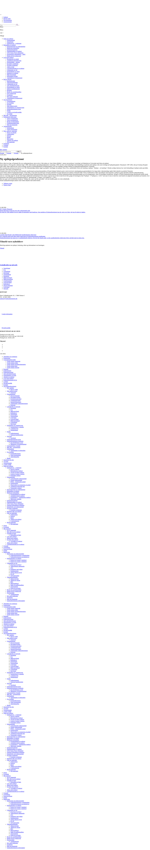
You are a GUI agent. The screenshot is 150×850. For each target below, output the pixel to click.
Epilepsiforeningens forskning (15, 441)
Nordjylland (6, 268)
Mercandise (10, 139)
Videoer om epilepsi (12, 140)
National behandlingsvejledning (15, 505)
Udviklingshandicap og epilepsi (15, 68)
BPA (11, 582)
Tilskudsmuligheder (12, 82)
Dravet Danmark (8, 285)
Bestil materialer (11, 522)
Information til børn (12, 76)
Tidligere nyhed (7, 183)
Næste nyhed (7, 185)
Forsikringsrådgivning (13, 123)
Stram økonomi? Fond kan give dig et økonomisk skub (15, 210)
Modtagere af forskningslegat (18, 444)
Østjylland (6, 273)
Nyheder (5, 145)
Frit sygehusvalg (11, 93)
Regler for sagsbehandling (14, 92)
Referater (12, 405)
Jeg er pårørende (11, 530)
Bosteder (9, 90)
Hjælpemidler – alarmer (13, 62)
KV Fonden (3, 209)
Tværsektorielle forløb (9, 359)
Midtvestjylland (7, 277)
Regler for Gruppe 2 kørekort (18, 561)
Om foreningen (7, 20)
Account (5, 461)
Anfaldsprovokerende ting (14, 60)
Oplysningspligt (14, 575)
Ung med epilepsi (12, 536)
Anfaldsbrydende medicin (17, 496)
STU (11, 568)
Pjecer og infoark (11, 132)
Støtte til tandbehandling (17, 585)
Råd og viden (14, 389)
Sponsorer (13, 392)
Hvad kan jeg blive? (15, 564)
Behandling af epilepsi (9, 45)
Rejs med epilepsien (12, 96)
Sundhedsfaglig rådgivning (29, 234)
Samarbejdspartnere (15, 402)
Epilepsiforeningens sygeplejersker (19, 555)
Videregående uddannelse (17, 566)
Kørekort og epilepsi (12, 73)
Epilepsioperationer (12, 49)
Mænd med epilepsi (12, 538)
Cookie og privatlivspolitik (14, 112)
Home (5, 525)
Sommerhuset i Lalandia (17, 427)
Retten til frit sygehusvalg (14, 56)
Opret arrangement (12, 129)
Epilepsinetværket (8, 372)
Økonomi (9, 209)
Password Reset (7, 549)
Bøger (12, 518)
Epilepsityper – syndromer (14, 43)
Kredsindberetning (15, 453)
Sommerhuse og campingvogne (15, 107)
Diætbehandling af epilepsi (14, 51)
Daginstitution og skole (13, 71)
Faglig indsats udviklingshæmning (16, 364)
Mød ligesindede (11, 74)
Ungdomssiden (7, 281)
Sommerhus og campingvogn (15, 425)
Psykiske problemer (12, 65)
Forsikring (10, 95)
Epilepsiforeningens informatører (16, 600)
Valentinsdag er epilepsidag (17, 450)
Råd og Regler (7, 79)
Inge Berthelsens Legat (16, 442)
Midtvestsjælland (8, 279)
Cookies (5, 381)
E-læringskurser (14, 521)
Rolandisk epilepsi (15, 475)
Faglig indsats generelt (13, 367)
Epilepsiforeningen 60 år (10, 380)
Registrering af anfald (13, 59)
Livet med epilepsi (8, 57)
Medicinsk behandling (13, 48)
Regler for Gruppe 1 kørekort (18, 560)
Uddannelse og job (12, 70)
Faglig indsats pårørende (13, 361)
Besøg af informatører (13, 121)
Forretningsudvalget (15, 399)
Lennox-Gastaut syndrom (17, 474)
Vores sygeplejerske (12, 118)
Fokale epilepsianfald (16, 480)
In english (9, 114)
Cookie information (7, 314)
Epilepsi (5, 17)
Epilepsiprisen (7, 370)
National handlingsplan (16, 435)
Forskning (6, 143)
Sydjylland (6, 287)
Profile (5, 550)
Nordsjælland (7, 274)
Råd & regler (7, 18)
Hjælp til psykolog (15, 588)
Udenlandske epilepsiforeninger (19, 403)
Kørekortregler (11, 81)
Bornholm (6, 276)
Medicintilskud (14, 583)
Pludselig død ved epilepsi (14, 511)
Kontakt (9, 104)
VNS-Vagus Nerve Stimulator (15, 53)
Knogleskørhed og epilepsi (17, 494)
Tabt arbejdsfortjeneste (13, 85)
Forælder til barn (11, 533)
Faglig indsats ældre (12, 363)
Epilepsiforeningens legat (14, 109)
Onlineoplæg (10, 134)
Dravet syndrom (14, 469)
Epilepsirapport (14, 433)
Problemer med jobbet (16, 569)
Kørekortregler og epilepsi (14, 558)
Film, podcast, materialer (10, 131)
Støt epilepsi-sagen (12, 106)
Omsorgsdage (14, 586)
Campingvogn (14, 428)
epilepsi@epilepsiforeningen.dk (8, 298)
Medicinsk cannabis (15, 499)
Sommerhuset (14, 430)
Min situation (7, 528)
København (6, 284)
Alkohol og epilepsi (8, 377)
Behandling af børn (15, 535)
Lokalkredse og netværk (8, 265)
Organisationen (11, 101)
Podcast (9, 135)
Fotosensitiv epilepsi (16, 488)
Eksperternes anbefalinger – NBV (16, 54)
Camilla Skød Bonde (5, 234)
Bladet (9, 137)
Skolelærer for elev (8, 460)
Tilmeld (2, 248)
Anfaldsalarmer (14, 594)
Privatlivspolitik (6, 328)
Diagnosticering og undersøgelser (16, 46)
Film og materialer (12, 513)
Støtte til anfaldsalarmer (13, 89)
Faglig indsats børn (12, 366)
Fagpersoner (6, 358)
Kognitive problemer (12, 64)
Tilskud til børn (14, 579)
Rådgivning (6, 552)
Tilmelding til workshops (10, 356)
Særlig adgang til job (16, 572)
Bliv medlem (3, 149)
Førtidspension (14, 571)
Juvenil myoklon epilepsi (17, 472)
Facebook (13, 438)
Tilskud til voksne (15, 580)
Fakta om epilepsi (8, 38)
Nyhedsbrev (6, 547)
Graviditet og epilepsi (16, 541)
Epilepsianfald (11, 40)
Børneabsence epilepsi (16, 471)
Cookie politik (7, 464)
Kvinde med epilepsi (12, 539)
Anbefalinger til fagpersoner (14, 78)
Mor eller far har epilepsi (13, 532)
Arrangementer (7, 22)
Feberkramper (14, 483)
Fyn (4, 270)
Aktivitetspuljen (14, 457)
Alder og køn (10, 67)
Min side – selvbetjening (10, 115)
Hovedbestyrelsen (15, 397)
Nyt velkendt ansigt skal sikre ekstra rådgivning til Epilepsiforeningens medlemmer (22, 236)
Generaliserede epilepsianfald (18, 478)
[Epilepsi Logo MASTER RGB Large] (13, 12)
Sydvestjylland (7, 282)
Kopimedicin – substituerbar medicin (20, 497)
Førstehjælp (10, 42)
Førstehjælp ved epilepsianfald (15, 507)
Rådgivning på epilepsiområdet (15, 554)
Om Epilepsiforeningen (9, 386)
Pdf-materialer (11, 142)
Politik (9, 110)
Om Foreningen (7, 99)
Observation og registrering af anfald (20, 485)
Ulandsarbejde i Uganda (13, 446)
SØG (18, 151)
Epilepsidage (10, 128)
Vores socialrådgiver (12, 120)
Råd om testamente (12, 125)
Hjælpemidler (10, 593)
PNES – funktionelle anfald (18, 482)
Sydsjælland (6, 271)
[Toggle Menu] (0, 14)
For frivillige (10, 103)
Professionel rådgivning (9, 117)
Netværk (5, 288)
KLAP (12, 574)
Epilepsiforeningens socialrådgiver (19, 557)
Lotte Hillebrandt (16, 234)
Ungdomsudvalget (15, 400)
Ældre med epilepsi (12, 543)
